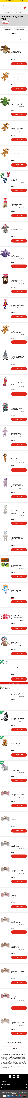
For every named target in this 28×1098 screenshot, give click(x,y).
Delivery (20, 12)
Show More (14, 1048)
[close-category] (20, 40)
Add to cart (19, 63)
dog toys (15, 1063)
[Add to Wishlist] (25, 45)
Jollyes (11, 1092)
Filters (14, 33)
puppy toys (20, 1066)
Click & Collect (10, 12)
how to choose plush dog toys (9, 1061)
